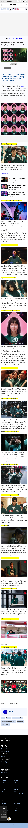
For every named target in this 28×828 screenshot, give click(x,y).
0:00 (4, 9)
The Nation (4, 804)
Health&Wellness (17, 787)
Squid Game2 (20, 721)
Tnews (15, 810)
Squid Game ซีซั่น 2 (6, 724)
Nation (3, 808)
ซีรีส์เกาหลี (8, 718)
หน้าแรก (7, 38)
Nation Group (17, 804)
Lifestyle (12, 38)
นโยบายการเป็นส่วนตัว (18, 794)
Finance (16, 780)
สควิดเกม (21, 718)
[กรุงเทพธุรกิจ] (14, 5)
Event (3, 794)
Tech (15, 782)
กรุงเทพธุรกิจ (16, 806)
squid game (14, 718)
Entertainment (19, 38)
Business (4, 782)
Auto (15, 785)
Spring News (17, 808)
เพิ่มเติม (4, 814)
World (3, 787)
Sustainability (4, 785)
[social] (18, 1)
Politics (3, 789)
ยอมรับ (4, 817)
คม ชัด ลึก (4, 806)
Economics (4, 780)
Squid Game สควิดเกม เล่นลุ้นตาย (8, 721)
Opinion (16, 791)
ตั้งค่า (4, 819)
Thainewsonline (5, 810)
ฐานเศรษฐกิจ (4, 812)
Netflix (3, 718)
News (3, 791)
